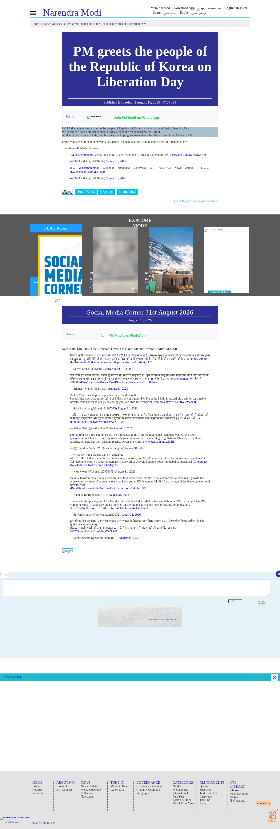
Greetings (106, 191)
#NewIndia (200, 358)
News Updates (53, 23)
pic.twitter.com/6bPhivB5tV (129, 488)
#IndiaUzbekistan (190, 418)
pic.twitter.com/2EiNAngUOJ (188, 154)
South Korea (86, 191)
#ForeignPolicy (79, 421)
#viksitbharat (140, 508)
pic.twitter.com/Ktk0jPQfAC (134, 362)
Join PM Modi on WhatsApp (136, 118)
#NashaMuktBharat (111, 382)
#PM (193, 434)
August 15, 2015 (116, 161)
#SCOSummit (78, 531)
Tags (67, 191)
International (127, 191)
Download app (11, 822)
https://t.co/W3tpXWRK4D (86, 508)
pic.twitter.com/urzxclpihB (159, 441)
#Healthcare (124, 508)
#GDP (112, 362)
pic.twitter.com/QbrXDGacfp (87, 171)
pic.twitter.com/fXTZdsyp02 (101, 465)
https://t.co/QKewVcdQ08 (181, 402)
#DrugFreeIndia (89, 382)
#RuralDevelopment (82, 488)
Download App (220, 292)
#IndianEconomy (97, 362)
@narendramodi (84, 154)
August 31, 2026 (121, 368)
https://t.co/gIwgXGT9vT (101, 531)
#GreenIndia (157, 402)
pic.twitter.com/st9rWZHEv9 (106, 421)
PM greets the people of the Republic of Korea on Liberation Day (140, 66)
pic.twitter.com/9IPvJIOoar (141, 382)
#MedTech (109, 508)
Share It (4, 574)
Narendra (72, 12)
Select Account (12, 677)
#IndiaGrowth (78, 362)
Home (35, 23)
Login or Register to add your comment (194, 201)
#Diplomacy (200, 461)
